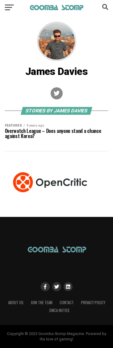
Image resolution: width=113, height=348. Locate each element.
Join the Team (41, 302)
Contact (67, 302)
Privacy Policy (93, 302)
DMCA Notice (59, 310)
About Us (16, 302)
